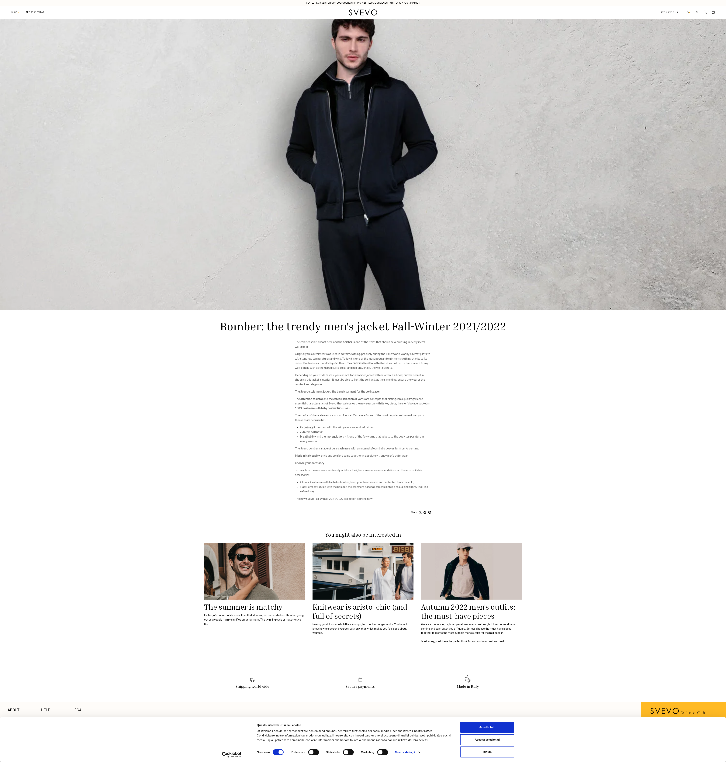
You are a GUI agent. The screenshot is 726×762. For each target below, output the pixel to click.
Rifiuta (487, 751)
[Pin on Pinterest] (429, 512)
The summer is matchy (243, 606)
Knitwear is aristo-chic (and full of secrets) (360, 611)
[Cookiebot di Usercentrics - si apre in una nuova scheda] (231, 754)
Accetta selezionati (487, 739)
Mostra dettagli (405, 752)
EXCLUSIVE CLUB (669, 12)
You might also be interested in (363, 535)
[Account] (696, 12)
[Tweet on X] (420, 512)
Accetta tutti (487, 727)
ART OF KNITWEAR (35, 12)
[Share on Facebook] (425, 512)
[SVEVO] (363, 12)
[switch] (313, 752)
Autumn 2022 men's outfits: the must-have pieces (468, 611)
